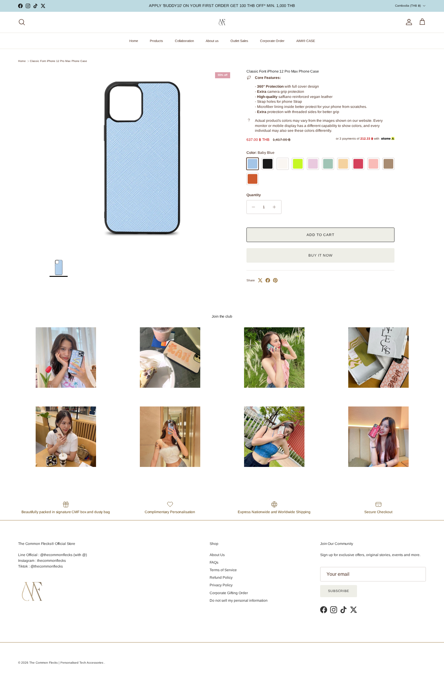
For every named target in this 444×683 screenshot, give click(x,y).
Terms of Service (223, 570)
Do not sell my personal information (239, 600)
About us (212, 41)
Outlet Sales (239, 41)
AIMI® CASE (305, 41)
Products (156, 41)
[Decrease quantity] (252, 207)
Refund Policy (221, 577)
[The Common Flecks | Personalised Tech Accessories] (222, 22)
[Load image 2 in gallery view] (141, 161)
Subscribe (338, 591)
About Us (217, 555)
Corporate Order (272, 41)
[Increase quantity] (276, 207)
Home (133, 41)
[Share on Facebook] (267, 280)
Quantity (253, 195)
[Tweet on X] (260, 280)
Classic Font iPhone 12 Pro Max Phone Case (58, 61)
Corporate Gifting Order (229, 593)
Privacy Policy (221, 585)
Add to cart (320, 235)
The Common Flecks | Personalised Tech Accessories (66, 662)
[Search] (21, 22)
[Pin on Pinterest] (275, 280)
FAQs (214, 562)
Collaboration (184, 41)
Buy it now (320, 255)
